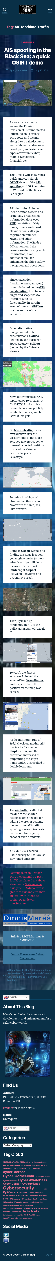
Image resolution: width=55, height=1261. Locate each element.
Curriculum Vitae (19, 1169)
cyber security (41, 1189)
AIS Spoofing (37, 970)
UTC (20, 404)
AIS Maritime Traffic (18, 970)
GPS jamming (14, 976)
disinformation (9, 1196)
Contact (8, 1108)
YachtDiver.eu (34, 1215)
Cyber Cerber (20, 70)
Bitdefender (26, 1165)
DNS (18, 1196)
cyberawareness (10, 1181)
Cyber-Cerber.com (18, 1176)
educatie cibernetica (29, 1196)
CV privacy (36, 1169)
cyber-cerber (14, 1172)
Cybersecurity (29, 973)
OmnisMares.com (23, 954)
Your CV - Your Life (10, 1218)
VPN (26, 1215)
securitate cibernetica (12, 1212)
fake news (43, 1196)
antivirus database (39, 1162)
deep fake (23, 1193)
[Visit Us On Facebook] (27, 1240)
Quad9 (37, 1209)
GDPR (5, 1199)
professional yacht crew (12, 1209)
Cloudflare (7, 1169)
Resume (44, 1209)
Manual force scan (21, 1202)
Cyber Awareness (32, 1180)
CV (29, 1169)
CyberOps (27, 42)
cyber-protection (42, 1177)
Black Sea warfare (39, 1165)
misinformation (36, 1202)
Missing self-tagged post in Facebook (18, 1205)
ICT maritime (30, 976)
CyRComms (44, 973)
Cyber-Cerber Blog (24, 1254)
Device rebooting (35, 1193)
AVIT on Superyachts (11, 1165)
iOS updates (8, 1202)
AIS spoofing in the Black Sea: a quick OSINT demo (27, 56)
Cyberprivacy (31, 1183)
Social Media (30, 1211)
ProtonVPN (28, 1209)
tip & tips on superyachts (13, 1215)
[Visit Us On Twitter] (27, 1235)
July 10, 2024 (42, 70)
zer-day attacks (25, 1218)
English (12, 997)
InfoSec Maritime (40, 1199)
